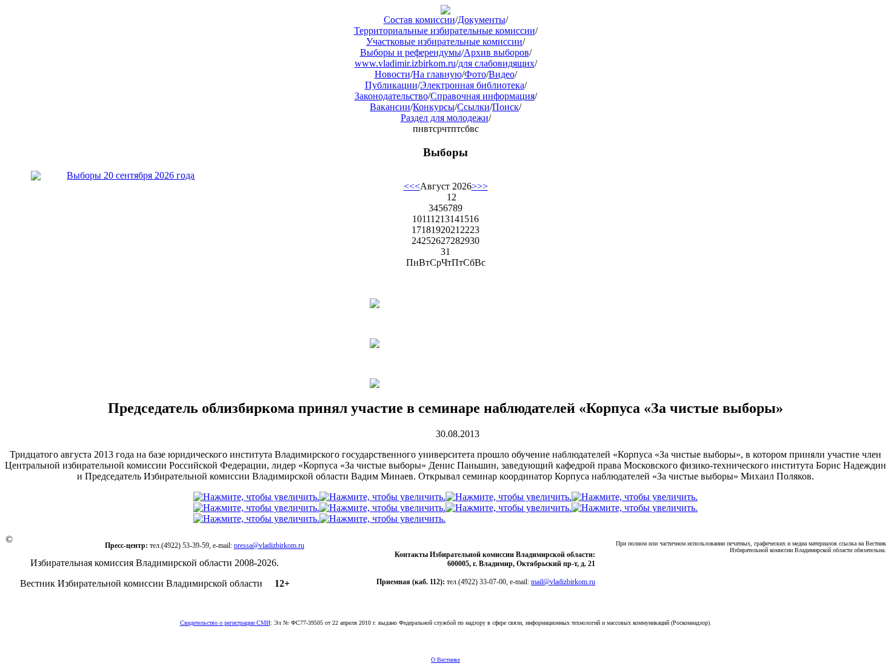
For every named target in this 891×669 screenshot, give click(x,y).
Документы (482, 20)
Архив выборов (496, 52)
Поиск (505, 107)
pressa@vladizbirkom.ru (269, 545)
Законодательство (391, 96)
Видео (502, 74)
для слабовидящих (496, 63)
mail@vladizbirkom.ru (563, 582)
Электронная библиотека (472, 85)
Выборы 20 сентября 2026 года (131, 175)
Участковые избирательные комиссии (444, 41)
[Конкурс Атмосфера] (445, 303)
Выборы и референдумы (410, 52)
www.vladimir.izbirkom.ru (405, 63)
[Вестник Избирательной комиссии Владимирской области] (445, 11)
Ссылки (473, 107)
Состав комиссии (419, 20)
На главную (437, 74)
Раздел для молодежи (445, 118)
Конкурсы (434, 107)
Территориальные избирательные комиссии (444, 30)
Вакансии (390, 107)
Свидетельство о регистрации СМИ (225, 622)
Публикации (391, 85)
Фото (475, 74)
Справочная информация (482, 96)
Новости (392, 74)
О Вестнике (445, 659)
